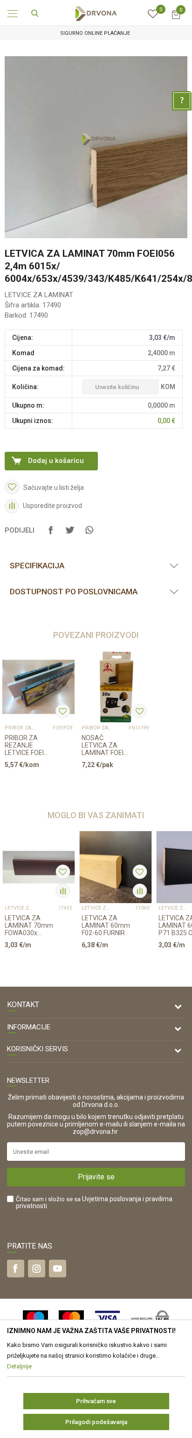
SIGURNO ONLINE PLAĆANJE (95, 33)
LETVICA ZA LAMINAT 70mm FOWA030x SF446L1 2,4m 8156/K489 (29, 925)
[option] (96, 33)
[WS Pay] (150, 1318)
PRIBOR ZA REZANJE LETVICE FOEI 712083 (24, 745)
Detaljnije (34, 782)
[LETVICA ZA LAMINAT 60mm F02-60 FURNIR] (115, 867)
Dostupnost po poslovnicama (73, 591)
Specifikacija (37, 565)
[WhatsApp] (89, 534)
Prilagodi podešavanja (96, 1421)
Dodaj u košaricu (56, 460)
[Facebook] (50, 534)
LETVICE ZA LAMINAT (39, 295)
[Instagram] (36, 1268)
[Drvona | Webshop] (96, 13)
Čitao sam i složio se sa (94, 1203)
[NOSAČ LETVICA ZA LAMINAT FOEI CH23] (115, 687)
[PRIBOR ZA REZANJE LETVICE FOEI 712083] (38, 687)
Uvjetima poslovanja (111, 1199)
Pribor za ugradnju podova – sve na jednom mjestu (20, 728)
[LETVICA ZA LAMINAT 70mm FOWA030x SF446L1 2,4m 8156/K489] (38, 867)
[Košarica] (175, 18)
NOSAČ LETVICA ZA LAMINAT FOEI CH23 (102, 745)
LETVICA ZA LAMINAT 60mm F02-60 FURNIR (106, 925)
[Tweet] (69, 534)
